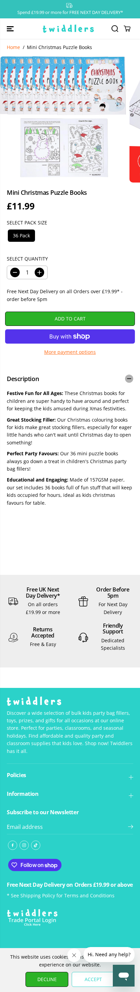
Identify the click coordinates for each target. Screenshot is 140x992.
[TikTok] (35, 845)
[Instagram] (24, 845)
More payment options (70, 352)
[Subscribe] (130, 827)
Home (13, 47)
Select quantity (27, 258)
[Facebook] (12, 845)
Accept (93, 979)
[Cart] (127, 28)
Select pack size (27, 222)
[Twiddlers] (68, 29)
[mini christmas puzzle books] (63, 116)
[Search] (115, 28)
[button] (11, 28)
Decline (47, 979)
